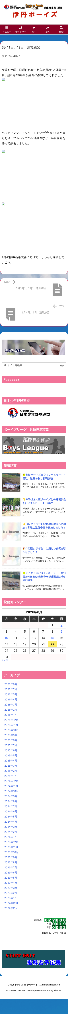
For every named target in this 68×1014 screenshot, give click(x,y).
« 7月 (5, 660)
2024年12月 (11, 780)
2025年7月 (10, 745)
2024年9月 (10, 796)
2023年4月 (10, 882)
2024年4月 (10, 821)
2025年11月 (11, 724)
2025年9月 (10, 735)
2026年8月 (10, 684)
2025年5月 (10, 755)
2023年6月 (10, 872)
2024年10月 (11, 791)
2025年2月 (10, 770)
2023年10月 (11, 852)
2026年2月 (10, 709)
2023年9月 (10, 857)
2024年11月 (11, 785)
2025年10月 (11, 730)
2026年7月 (10, 689)
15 (52, 638)
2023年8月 (10, 862)
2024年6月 (10, 811)
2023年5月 (10, 877)
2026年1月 (10, 714)
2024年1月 (10, 836)
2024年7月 (10, 806)
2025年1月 (10, 775)
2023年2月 (10, 892)
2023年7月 (10, 867)
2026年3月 (10, 704)
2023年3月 (10, 887)
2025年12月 (11, 719)
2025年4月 (10, 760)
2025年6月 (10, 750)
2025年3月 (10, 765)
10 (6, 638)
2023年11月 (11, 847)
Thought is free (54, 990)
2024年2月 (10, 831)
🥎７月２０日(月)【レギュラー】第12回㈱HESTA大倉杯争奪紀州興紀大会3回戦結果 (44, 576)
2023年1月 (10, 897)
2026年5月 (10, 694)
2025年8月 (10, 740)
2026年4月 (10, 699)
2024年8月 (10, 801)
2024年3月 (10, 826)
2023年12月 (11, 841)
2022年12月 (11, 903)
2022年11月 (11, 908)
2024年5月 (10, 816)
